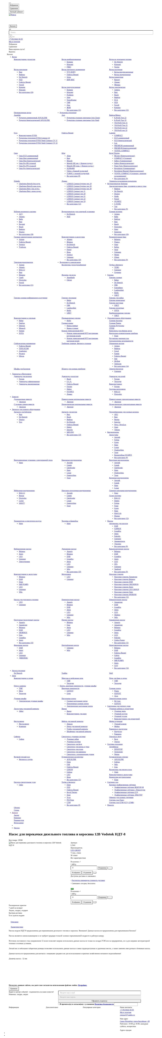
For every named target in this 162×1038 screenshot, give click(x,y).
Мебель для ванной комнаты (72, 721)
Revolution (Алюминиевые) (124, 168)
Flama (116, 691)
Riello (116, 293)
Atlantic (22, 217)
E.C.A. (69, 381)
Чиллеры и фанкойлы (70, 521)
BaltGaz (117, 219)
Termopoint (118, 752)
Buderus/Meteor (115, 115)
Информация (14, 1007)
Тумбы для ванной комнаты (77, 729)
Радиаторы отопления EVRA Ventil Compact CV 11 (38, 141)
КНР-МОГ (71, 80)
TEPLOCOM (24, 349)
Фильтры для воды (69, 275)
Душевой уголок (120, 716)
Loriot (21, 501)
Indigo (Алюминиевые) (123, 161)
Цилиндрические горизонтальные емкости (125, 404)
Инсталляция (24, 724)
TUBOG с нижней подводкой (78, 174)
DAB (116, 526)
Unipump (70, 257)
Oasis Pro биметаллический (29, 168)
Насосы (110, 521)
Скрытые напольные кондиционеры (122, 491)
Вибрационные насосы (22, 549)
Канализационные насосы (119, 549)
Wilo (68, 569)
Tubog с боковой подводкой (77, 171)
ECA (116, 100)
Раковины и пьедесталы (118, 729)
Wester (116, 255)
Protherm (70, 95)
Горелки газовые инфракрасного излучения (30, 298)
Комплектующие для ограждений (127, 719)
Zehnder (17, 181)
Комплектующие (115, 384)
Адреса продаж (125, 1030)
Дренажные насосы (69, 549)
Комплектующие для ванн (77, 714)
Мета (21, 691)
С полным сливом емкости (24, 404)
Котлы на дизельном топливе (120, 59)
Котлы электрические (117, 87)
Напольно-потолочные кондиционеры (76, 491)
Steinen (21, 331)
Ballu (21, 219)
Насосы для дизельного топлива (26, 600)
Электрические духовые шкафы (31, 701)
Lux (115, 143)
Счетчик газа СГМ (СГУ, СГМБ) (121, 803)
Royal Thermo (114, 153)
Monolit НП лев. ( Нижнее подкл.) (80, 163)
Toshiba (64, 673)
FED (20, 80)
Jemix (116, 534)
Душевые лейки (73, 739)
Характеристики (17, 927)
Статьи (16, 810)
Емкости (15, 397)
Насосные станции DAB (123, 582)
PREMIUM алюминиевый (124, 146)
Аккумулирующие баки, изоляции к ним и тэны (127, 186)
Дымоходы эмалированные (29, 384)
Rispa (69, 252)
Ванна (69, 711)
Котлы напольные (20, 70)
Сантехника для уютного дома (118, 706)
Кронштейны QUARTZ (123, 455)
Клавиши (22, 726)
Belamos (70, 242)
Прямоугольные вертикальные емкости (76, 399)
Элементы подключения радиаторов (123, 181)
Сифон (21, 739)
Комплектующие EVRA (28, 135)
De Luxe (117, 701)
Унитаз (117, 742)
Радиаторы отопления (68, 113)
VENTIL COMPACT (122, 151)
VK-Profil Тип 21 (121, 125)
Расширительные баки (117, 237)
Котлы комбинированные (71, 59)
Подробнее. (82, 985)
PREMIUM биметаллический (125, 148)
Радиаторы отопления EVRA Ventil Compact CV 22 (38, 143)
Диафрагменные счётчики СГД (126, 792)
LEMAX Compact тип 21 (76, 196)
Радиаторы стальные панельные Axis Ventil (83, 120)
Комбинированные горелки (119, 313)
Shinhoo (117, 615)
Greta (69, 693)
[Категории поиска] (10, 29)
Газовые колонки (115, 212)
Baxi (20, 72)
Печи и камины (20, 686)
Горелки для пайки (116, 298)
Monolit (69, 161)
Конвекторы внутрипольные (120, 777)
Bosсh (116, 224)
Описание (14, 922)
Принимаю (13, 989)
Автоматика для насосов (118, 524)
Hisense (117, 516)
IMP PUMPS (23, 584)
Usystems (117, 272)
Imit (115, 359)
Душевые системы (74, 742)
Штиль (21, 356)
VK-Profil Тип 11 (120, 123)
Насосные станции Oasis (123, 592)
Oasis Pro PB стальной (27, 163)
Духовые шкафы (20, 699)
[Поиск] (13, 36)
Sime (68, 97)
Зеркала (70, 724)
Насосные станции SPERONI (125, 595)
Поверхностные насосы (70, 600)
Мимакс (117, 85)
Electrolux (118, 227)
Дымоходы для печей (117, 376)
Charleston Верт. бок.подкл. (29, 189)
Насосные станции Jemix (123, 587)
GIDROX (117, 529)
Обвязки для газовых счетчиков (121, 797)
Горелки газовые (115, 277)
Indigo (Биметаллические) (124, 163)
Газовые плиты (115, 688)
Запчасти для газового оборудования (26, 409)
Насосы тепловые (18, 671)
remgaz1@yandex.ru (127, 1015)
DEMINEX (23, 633)
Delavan (22, 326)
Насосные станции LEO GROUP (126, 589)
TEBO (116, 267)
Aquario (70, 551)
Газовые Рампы (115, 323)
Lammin (112, 133)
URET (116, 295)
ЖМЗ (69, 108)
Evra (15, 133)
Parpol (116, 199)
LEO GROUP (76, 850)
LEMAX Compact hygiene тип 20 (79, 186)
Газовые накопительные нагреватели (28, 237)
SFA (115, 564)
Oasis (16, 153)
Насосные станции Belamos (124, 579)
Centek (69, 465)
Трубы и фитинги (116, 265)
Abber (21, 711)
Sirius (69, 77)
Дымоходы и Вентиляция (21, 374)
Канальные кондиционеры (72, 460)
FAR (68, 764)
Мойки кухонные (115, 721)
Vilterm (117, 430)
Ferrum (21, 379)
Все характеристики (78, 858)
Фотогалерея (18, 823)
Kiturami (70, 64)
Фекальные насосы (21, 645)
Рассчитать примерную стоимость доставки (88, 880)
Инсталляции (19, 721)
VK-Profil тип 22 (120, 128)
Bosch (116, 95)
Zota (68, 105)
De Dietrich (118, 62)
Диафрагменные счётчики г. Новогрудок (129, 790)
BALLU (22, 270)
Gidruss (69, 772)
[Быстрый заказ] (110, 867)
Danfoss (22, 323)
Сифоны (17, 737)
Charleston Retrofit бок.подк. (29, 184)
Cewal (116, 351)
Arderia (117, 90)
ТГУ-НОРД (71, 72)
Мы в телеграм (14, 42)
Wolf (68, 217)
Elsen (116, 336)
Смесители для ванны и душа (78, 747)
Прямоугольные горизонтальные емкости (124, 399)
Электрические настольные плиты (80, 706)
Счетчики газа (112, 782)
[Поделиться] (94, 873)
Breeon (21, 496)
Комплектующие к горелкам (24, 318)
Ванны (64, 709)
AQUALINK (71, 759)
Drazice (117, 194)
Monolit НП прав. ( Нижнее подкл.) (80, 166)
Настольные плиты (69, 699)
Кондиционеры (113, 432)
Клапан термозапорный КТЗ (72, 331)
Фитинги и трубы (26, 759)
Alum (69, 156)
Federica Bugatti (25, 82)
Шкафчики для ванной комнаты (79, 731)
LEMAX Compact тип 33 (76, 201)
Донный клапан (120, 724)
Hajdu (116, 196)
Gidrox (116, 655)
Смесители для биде (74, 744)
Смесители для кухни (75, 749)
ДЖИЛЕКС (23, 658)
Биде (116, 739)
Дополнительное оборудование (119, 318)
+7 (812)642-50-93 (16, 39)
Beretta (116, 420)
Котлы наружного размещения (73, 70)
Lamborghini (119, 290)
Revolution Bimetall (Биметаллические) (129, 171)
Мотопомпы (66, 574)
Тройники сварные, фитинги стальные (76, 343)
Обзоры (17, 808)
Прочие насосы (67, 620)
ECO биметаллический (123, 141)
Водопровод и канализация (70, 262)
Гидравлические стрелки (118, 757)
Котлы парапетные (116, 77)
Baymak (22, 224)
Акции (16, 815)
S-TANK (117, 204)
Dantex (116, 501)
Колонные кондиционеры (119, 478)
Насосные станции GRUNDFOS (126, 584)
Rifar (63, 153)
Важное (15, 813)
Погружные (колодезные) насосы (26, 620)
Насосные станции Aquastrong (125, 577)
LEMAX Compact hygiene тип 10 (79, 184)
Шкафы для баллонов (22, 369)
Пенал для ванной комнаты (77, 726)
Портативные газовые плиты (78, 704)
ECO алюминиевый (121, 138)
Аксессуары (113, 435)
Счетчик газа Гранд (116, 800)
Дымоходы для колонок (23, 376)
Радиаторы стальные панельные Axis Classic (83, 118)
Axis (63, 115)
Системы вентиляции (117, 389)
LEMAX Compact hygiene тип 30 (79, 189)
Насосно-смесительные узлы (25, 782)
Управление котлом (116, 343)
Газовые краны (67, 323)
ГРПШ (111, 328)
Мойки (117, 726)
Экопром (22, 402)
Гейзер (69, 280)
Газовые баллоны (115, 321)
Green (116, 442)
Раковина (117, 734)
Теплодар (117, 381)
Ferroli (21, 85)
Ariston (117, 214)
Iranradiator (118, 288)
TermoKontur (71, 100)
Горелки (110, 275)
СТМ (68, 803)
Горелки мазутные (116, 303)
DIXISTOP (118, 749)
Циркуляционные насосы (118, 645)
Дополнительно (52, 1007)
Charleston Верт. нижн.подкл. (30, 191)
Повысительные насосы (118, 600)
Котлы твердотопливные (71, 87)
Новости (110, 805)
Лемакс (117, 82)
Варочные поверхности (70, 688)
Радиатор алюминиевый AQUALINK (33, 118)
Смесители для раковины (76, 752)
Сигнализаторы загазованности (121, 341)
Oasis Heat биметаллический (29, 161)
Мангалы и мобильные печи (72, 678)
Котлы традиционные (122, 75)
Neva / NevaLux (120, 425)
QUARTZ (117, 201)
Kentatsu (70, 62)
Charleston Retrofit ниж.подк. (30, 186)
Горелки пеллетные (116, 308)
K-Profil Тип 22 (120, 118)
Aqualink (17, 115)
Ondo (116, 772)
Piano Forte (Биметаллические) (126, 166)
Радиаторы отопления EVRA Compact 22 (34, 138)
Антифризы (113, 747)
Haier (116, 229)
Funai (116, 506)
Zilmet (116, 257)
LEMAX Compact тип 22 (76, 199)
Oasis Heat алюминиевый (28, 158)
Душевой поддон (120, 714)
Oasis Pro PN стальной (27, 166)
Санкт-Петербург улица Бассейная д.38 (135, 1021)
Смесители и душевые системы (73, 737)
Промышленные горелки (71, 318)
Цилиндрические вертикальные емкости (77, 404)
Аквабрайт (71, 277)
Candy (21, 277)
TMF (68, 102)
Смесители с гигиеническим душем (80, 754)
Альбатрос (23, 351)
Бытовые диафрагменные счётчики (122, 785)
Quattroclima (119, 450)
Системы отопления (115, 744)
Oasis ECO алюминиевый (28, 156)
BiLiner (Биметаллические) (124, 156)
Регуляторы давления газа (119, 338)
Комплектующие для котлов (24, 59)
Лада (116, 696)
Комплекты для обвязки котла (120, 331)
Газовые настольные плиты (77, 701)
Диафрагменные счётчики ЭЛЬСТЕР (128, 795)
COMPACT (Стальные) (123, 158)
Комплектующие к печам (23, 678)
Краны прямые (72, 326)
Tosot (116, 452)
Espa (20, 635)
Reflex (116, 247)
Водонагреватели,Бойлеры (117, 184)
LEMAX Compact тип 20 (76, 194)
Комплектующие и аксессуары (73, 237)
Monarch (22, 328)
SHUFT (22, 503)
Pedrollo (117, 536)
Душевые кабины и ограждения (121, 709)
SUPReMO (71, 168)
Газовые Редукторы (116, 326)
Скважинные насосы (117, 620)
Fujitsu (116, 440)
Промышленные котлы (22, 113)
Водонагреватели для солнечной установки (78, 212)
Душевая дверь (120, 711)
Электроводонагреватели (23, 262)
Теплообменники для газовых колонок (124, 412)
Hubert (69, 389)
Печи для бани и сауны (118, 678)
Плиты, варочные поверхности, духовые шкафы (78, 686)
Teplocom (117, 364)
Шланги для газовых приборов (73, 369)
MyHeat (117, 361)
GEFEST (70, 691)
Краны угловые (72, 328)
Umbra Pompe (119, 640)
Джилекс (117, 544)
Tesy (20, 422)
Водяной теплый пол (22, 757)
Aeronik (117, 437)
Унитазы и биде (115, 737)
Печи (14, 676)
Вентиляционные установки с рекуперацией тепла (33, 460)
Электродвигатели (116, 369)
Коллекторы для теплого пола (120, 770)
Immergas (117, 232)
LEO (21, 556)
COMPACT (118, 135)
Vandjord (117, 569)
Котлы (14, 57)
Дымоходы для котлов (70, 376)
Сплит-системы (115, 496)
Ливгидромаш (24, 562)
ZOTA (116, 310)
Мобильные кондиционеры (24, 491)
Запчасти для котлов (69, 412)
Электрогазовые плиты (118, 699)
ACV (21, 214)
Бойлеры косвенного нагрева (25, 212)
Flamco (117, 242)
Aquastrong (118, 602)
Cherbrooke (71, 468)
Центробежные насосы (70, 645)
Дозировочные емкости (23, 399)
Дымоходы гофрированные (29, 381)
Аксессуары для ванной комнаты (26, 709)
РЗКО (69, 67)
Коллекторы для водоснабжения (74, 265)
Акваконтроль (119, 541)
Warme (116, 754)
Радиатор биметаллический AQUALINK (34, 120)
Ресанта (22, 354)
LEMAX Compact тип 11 (76, 191)
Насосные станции (116, 574)
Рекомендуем (19, 820)
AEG (116, 414)
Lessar (116, 447)
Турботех (22, 247)
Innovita (70, 430)
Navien (116, 67)
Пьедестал (118, 731)
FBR (116, 285)
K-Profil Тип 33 (120, 120)
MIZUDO (70, 432)
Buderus (22, 75)
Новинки (17, 818)
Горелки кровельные (117, 300)
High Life (117, 513)
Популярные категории (91, 1007)
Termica (22, 245)
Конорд (117, 80)
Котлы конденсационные (123, 72)
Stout (116, 250)
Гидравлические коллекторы (72, 757)
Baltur (116, 280)
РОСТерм (70, 800)
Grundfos (117, 531)
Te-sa (68, 797)
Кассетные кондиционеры (119, 460)
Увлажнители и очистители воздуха (27, 521)
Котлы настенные (115, 70)
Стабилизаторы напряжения (24, 343)
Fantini (116, 354)
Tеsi (115, 206)
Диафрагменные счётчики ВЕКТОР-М (129, 787)
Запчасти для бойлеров (22, 412)
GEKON (70, 770)
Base (68, 158)
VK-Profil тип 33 (120, 130)
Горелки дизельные (69, 298)
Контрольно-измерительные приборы (123, 333)
